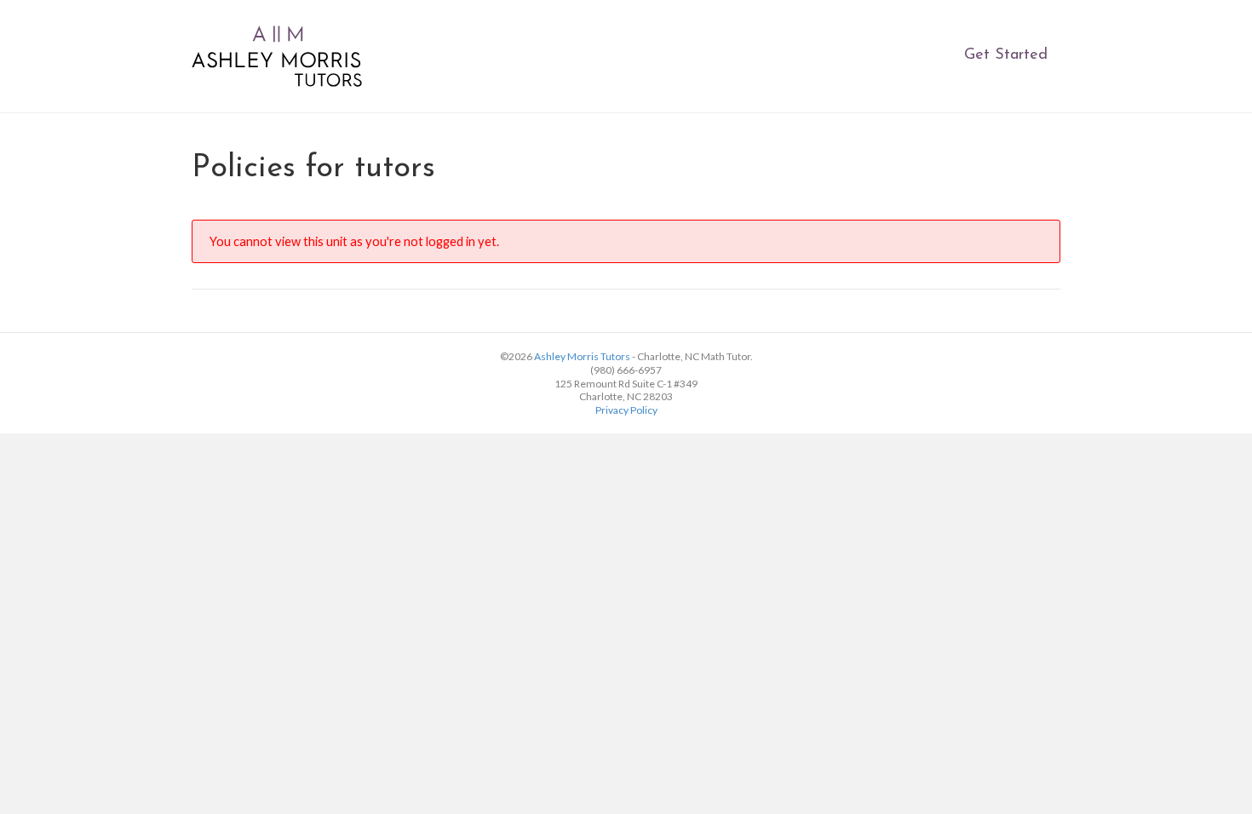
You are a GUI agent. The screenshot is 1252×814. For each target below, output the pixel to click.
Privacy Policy (626, 410)
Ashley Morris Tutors (582, 356)
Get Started (1006, 55)
